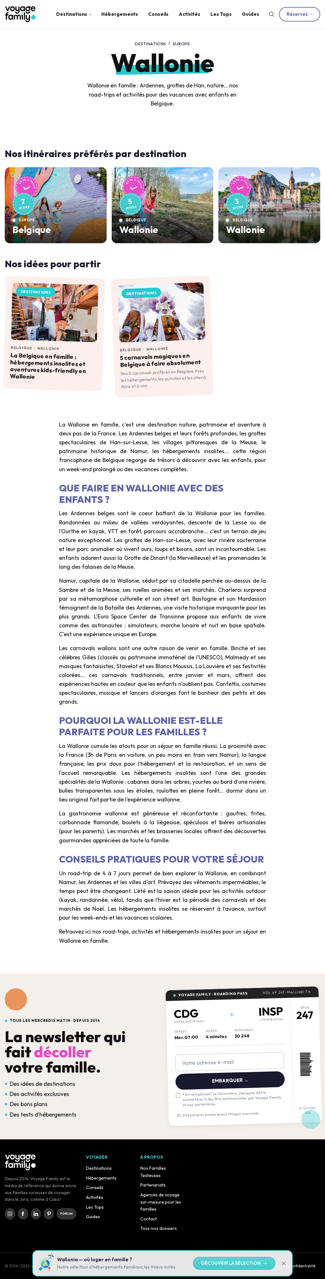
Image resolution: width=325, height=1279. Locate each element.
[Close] (277, 595)
